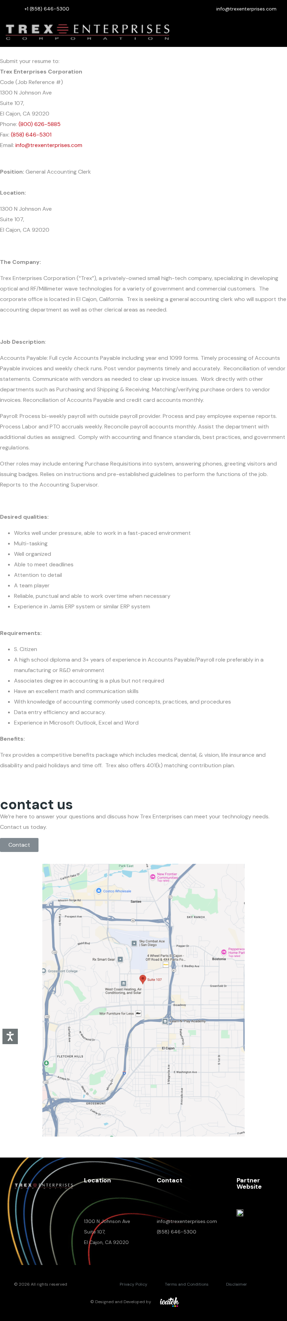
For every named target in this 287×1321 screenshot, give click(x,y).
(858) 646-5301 (31, 134)
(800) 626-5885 (40, 124)
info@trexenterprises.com (48, 145)
